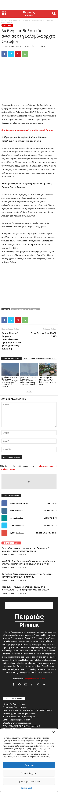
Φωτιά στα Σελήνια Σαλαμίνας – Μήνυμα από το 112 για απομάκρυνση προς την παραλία (28, 380)
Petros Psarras (11, 46)
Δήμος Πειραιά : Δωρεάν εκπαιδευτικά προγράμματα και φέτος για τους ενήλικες (11, 341)
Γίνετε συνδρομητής (46, 533)
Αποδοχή (29, 765)
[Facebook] (4, 54)
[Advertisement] (29, 5)
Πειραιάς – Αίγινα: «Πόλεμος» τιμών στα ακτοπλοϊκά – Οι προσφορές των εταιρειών (25, 588)
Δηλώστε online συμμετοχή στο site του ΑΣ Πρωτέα (27, 130)
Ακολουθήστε (50, 510)
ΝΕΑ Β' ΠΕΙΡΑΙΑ (14, 20)
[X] (11, 54)
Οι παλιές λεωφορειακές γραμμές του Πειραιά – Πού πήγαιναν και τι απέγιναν (27, 575)
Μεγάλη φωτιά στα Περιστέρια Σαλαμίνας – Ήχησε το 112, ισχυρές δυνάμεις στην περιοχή (9, 381)
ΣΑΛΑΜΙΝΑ (35, 309)
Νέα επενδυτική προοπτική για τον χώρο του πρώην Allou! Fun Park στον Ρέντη (47, 380)
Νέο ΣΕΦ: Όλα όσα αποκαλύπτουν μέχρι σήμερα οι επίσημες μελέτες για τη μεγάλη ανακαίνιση (28, 562)
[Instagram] (20, 685)
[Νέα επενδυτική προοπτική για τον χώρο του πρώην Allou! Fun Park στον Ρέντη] (48, 369)
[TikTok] (32, 685)
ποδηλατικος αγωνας (20, 309)
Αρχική (3, 20)
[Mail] (26, 685)
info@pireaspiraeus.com (35, 679)
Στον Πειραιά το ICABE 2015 (44, 335)
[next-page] (30, 391)
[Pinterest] (18, 54)
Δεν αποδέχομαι (29, 773)
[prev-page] (27, 391)
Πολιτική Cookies (28, 788)
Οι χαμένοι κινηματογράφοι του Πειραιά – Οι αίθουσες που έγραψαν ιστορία (25, 549)
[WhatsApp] (25, 54)
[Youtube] (44, 685)
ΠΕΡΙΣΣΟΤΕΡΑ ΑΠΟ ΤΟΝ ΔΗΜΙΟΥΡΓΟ (39, 358)
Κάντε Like (52, 503)
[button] (53, 732)
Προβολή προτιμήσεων (29, 781)
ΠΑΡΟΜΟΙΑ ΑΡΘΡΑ (11, 358)
